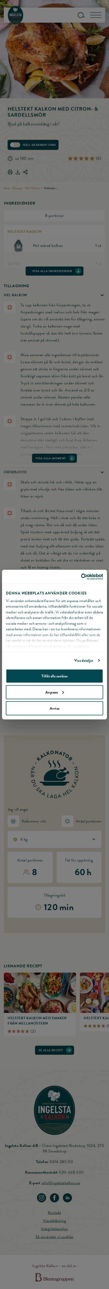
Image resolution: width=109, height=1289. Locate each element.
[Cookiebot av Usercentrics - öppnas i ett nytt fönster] (81, 576)
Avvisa (54, 708)
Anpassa (51, 692)
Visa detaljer (83, 660)
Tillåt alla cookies (54, 676)
